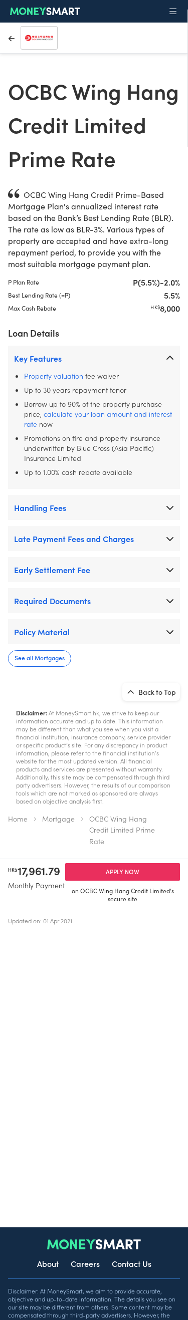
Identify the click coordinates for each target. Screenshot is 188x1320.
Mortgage (58, 819)
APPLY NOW (122, 871)
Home (18, 819)
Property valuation (53, 376)
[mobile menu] (173, 12)
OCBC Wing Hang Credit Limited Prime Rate (122, 830)
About (48, 1263)
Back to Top (156, 692)
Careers (85, 1263)
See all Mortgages (40, 657)
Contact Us (131, 1263)
